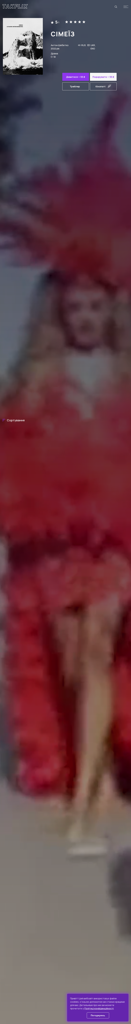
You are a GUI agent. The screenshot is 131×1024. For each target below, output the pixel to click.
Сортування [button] (16, 420)
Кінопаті (100, 86)
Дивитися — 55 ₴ (75, 76)
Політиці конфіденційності (99, 1008)
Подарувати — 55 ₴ (103, 76)
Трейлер (75, 86)
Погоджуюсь (98, 1015)
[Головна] (15, 6)
